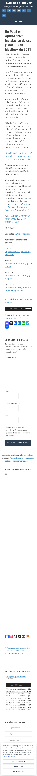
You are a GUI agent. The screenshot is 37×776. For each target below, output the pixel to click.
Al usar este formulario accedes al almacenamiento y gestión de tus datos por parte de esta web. (18, 431)
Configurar (18, 771)
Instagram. (10, 210)
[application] (18, 309)
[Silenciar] (24, 309)
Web (6, 415)
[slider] (28, 308)
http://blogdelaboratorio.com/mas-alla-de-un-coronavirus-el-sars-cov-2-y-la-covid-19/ (18, 156)
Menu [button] (20, 22)
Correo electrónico (13, 403)
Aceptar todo (18, 761)
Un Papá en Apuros (13, 57)
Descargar (24, 318)
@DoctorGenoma (22, 234)
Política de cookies (9, 756)
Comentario (10, 357)
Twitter (25, 204)
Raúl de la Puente (18, 3)
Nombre (9, 391)
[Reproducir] (8, 309)
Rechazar (18, 766)
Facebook (12, 207)
